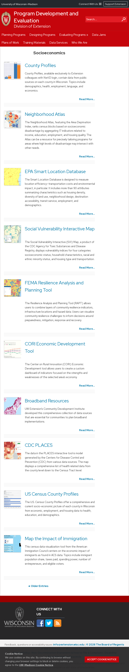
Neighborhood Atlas (45, 114)
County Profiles (40, 65)
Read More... (87, 99)
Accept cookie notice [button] (101, 659)
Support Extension (115, 4)
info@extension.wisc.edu (68, 644)
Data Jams (99, 35)
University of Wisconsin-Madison (19, 4)
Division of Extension (32, 26)
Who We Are (79, 43)
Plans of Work (10, 43)
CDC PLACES (39, 445)
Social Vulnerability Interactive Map (60, 229)
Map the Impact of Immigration (56, 539)
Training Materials (34, 43)
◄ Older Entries (38, 586)
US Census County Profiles (52, 494)
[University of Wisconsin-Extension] (6, 25)
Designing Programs (42, 35)
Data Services (58, 43)
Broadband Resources (47, 401)
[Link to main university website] (19, 627)
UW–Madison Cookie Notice (36, 665)
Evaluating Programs (72, 35)
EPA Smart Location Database (55, 172)
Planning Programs (13, 35)
